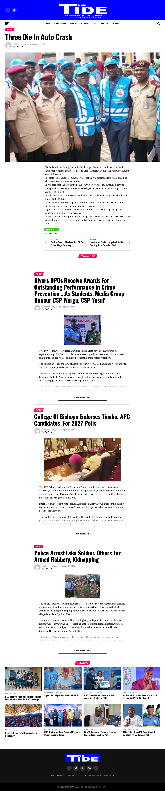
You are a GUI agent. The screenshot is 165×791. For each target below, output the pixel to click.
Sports (95, 23)
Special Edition (59, 23)
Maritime (73, 23)
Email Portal (109, 775)
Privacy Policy (95, 775)
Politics (104, 23)
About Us (82, 775)
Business (115, 23)
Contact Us (70, 775)
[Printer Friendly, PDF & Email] (51, 229)
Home (48, 23)
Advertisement (57, 775)
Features (84, 23)
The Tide (19, 47)
